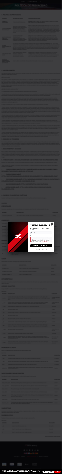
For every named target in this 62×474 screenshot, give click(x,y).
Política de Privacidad (44, 241)
